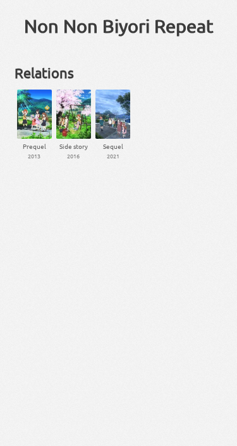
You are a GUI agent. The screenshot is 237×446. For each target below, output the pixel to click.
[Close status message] (218, 436)
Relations (44, 72)
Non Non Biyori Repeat (119, 26)
